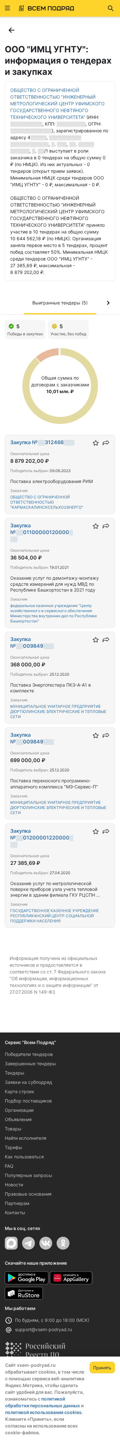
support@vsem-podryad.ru (43, 1329)
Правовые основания (28, 1194)
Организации (19, 1110)
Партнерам (17, 1203)
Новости (14, 1184)
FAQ (9, 1166)
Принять (102, 1367)
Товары (13, 1128)
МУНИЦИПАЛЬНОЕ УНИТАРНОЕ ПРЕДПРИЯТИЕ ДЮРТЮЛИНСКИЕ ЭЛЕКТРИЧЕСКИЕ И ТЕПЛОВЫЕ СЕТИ (58, 711)
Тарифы (13, 1147)
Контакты (15, 1212)
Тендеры (14, 1073)
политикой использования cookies (43, 1412)
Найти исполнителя (25, 1138)
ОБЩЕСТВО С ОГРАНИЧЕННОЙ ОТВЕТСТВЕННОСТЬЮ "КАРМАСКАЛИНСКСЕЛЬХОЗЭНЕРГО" (46, 502)
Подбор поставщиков (28, 1100)
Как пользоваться (24, 1156)
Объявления (18, 1119)
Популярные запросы (28, 1175)
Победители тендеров (29, 1054)
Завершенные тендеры (30, 1063)
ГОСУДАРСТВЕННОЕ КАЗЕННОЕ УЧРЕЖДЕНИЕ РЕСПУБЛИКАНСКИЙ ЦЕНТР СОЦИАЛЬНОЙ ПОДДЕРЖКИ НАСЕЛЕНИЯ (54, 915)
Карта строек (19, 1091)
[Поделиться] (106, 443)
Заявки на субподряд (28, 1082)
